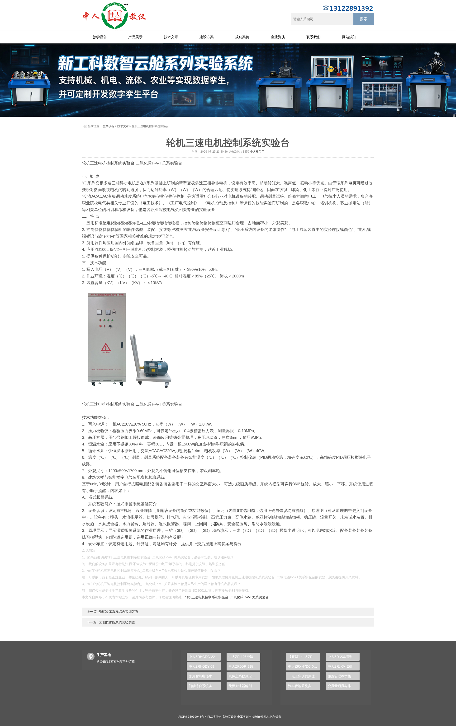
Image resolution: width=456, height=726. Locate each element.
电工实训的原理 (303, 676)
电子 (367, 457)
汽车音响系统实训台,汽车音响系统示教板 (304, 686)
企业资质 (278, 37)
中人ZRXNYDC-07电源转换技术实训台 (304, 666)
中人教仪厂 (257, 151)
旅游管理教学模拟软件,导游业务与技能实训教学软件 (344, 676)
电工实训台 (244, 716)
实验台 (128, 163)
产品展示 (135, 37)
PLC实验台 (214, 716)
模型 (355, 457)
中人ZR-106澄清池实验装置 (244, 657)
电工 (312, 196)
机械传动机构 (260, 716)
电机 (102, 163)
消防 (215, 524)
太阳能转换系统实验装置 (116, 622)
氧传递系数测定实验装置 (244, 676)
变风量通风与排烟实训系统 (344, 686)
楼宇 (120, 477)
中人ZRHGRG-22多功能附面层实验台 (204, 657)
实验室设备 (229, 716)
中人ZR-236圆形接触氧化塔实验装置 (344, 657)
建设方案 (207, 37)
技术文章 (171, 37)
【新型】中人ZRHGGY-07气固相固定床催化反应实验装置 (304, 657)
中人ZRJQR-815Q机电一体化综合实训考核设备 (244, 666)
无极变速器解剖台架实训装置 (244, 686)
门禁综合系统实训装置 (204, 686)
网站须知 (349, 37)
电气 (144, 196)
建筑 (92, 477)
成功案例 (242, 37)
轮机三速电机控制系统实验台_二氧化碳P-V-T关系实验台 (227, 597)
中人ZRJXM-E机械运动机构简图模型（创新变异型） (344, 666)
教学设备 (100, 37)
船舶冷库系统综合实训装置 (118, 612)
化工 (307, 189)
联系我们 (313, 37)
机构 (332, 203)
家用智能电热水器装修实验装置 (204, 676)
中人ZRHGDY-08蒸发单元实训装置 (204, 666)
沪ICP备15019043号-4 (192, 716)
